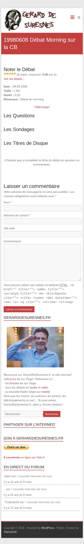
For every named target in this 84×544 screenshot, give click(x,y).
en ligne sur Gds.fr (24, 457)
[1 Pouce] (5, 74)
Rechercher (51, 414)
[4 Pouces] (12, 74)
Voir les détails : (14, 78)
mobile (45, 391)
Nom (8, 202)
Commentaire (12, 241)
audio (33, 387)
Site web (9, 228)
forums (14, 383)
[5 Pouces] (14, 74)
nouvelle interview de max (35, 476)
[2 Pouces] (7, 74)
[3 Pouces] (10, 74)
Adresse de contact (17, 215)
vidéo (44, 387)
